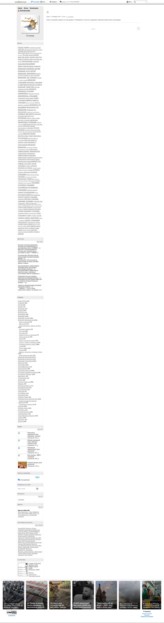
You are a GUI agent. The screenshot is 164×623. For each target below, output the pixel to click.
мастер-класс (23, 136)
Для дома (22, 331)
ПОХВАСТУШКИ (23, 397)
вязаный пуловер (34, 85)
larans (20, 536)
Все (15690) (39, 525)
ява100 (30, 555)
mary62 (32, 538)
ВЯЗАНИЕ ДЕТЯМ (23, 318)
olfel (19, 539)
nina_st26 (38, 538)
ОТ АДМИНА (22, 393)
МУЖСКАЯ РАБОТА (24, 386)
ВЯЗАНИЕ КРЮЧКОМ (25, 357)
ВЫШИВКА (21, 316)
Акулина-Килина (30, 541)
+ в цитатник (69, 16)
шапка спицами (26, 230)
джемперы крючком (33, 93)
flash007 (20, 534)
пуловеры (23, 187)
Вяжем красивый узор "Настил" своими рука (34, 441)
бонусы (32, 53)
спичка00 (21, 516)
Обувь (21, 339)
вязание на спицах (27, 77)
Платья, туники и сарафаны (28, 342)
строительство (26, 205)
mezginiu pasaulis (35, 48)
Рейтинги (54, 1)
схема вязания (27, 207)
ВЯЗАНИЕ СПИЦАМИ (25, 361)
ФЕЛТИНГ (21, 419)
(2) (38, 466)
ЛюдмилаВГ (22, 549)
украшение (22, 222)
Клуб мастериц (19, 11)
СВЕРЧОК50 (38, 552)
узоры (21, 218)
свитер (21, 197)
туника (28, 215)
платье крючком (24, 172)
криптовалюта (22, 128)
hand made (23, 47)
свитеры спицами (31, 199)
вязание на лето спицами (31, 75)
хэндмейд (21, 499)
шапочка (34, 230)
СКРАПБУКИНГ (23, 414)
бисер (27, 53)
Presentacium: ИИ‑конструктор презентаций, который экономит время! (28, 257)
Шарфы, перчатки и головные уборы (30, 352)
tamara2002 (31, 539)
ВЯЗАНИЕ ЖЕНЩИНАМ (25, 320)
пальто (20, 170)
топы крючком (32, 213)
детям (26, 89)
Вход (43, 1)
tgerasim (38, 539)
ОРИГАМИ (21, 391)
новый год (36, 161)
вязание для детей (27, 71)
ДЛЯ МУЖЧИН (22, 369)
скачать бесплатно (27, 204)
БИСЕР (20, 307)
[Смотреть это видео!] (23, 435)
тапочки (21, 213)
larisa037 (25, 536)
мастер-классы (30, 140)
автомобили (28, 50)
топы (26, 213)
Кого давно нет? (23, 512)
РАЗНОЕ (20, 406)
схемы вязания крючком (32, 209)
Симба (20, 553)
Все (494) (40, 241)
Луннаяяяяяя (34, 547)
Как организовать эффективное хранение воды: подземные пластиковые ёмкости (28, 267)
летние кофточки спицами (25, 131)
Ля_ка (20, 515)
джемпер (32, 89)
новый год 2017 (24, 164)
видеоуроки (27, 61)
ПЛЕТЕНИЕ (21, 395)
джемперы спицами (28, 96)
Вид (130, 2)
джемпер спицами (26, 91)
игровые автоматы (26, 114)
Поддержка (127, 2)
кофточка (26, 124)
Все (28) (40, 429)
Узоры (21, 350)
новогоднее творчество (29, 151)
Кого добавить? (34, 512)
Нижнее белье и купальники (28, 335)
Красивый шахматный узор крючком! (34, 449)
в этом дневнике (24, 480)
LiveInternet (21, 2)
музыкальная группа (23, 149)
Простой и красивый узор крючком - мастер (34, 434)
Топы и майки (23, 348)
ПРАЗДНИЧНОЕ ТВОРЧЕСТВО (27, 399)
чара (26, 555)
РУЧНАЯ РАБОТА (23, 412)
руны (36, 192)
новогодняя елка (24, 161)
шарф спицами (34, 232)
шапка (20, 230)
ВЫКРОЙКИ (22, 314)
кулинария (29, 128)
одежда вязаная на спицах (27, 167)
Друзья (26, 8)
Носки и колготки (24, 337)
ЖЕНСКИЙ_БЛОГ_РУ (32, 513)
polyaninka (24, 539)
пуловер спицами (26, 185)
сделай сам (37, 201)
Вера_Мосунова (36, 542)
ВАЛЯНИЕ (21, 309)
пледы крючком (34, 174)
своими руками (25, 201)
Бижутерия (22, 324)
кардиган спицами (23, 120)
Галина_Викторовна (24, 544)
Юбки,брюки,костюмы (26, 355)
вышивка (22, 64)
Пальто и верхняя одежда (27, 340)
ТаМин (25, 553)
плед (28, 175)
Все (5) (40, 507)
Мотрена (29, 549)
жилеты (37, 102)
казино (29, 118)
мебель (21, 142)
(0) (40, 248)
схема (20, 207)
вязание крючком (26, 73)
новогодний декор (32, 159)
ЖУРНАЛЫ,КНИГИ (24, 370)
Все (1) (40, 496)
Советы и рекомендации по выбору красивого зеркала (29, 286)
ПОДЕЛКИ (21, 303)
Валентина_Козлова (24, 542)
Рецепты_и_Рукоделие (29, 515)
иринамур (21, 555)
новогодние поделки (25, 157)
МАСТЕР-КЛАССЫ (24, 382)
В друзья (31, 35)
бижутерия (21, 53)
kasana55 (32, 534)
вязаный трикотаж (26, 87)
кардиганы (34, 120)
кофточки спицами (29, 126)
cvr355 (36, 533)
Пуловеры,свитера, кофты (27, 344)
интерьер (22, 118)
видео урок (28, 59)
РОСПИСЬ (21, 410)
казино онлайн (36, 118)
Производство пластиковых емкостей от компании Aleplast (28, 277)
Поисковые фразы (34, 576)
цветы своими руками (32, 228)
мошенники (29, 147)
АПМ (23, 541)
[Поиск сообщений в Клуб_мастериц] (37, 477)
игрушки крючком (24, 116)
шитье (21, 234)
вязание (22, 68)
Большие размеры (25, 329)
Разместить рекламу (147, 616)
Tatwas (31, 533)
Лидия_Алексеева (23, 547)
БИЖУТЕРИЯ (22, 301)
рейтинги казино (32, 190)
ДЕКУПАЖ (21, 363)
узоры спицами (32, 220)
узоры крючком (31, 218)
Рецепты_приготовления (26, 552)
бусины (25, 55)
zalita (19, 541)
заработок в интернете (33, 112)
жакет (32, 98)
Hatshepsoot (36, 530)
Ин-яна (32, 545)
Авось (64, 1)
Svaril (27, 533)
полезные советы (25, 179)
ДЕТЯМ (20, 305)
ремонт (21, 192)
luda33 (28, 538)
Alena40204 (21, 528)
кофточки (20, 126)
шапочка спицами (23, 231)
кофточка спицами (36, 124)
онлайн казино (37, 168)
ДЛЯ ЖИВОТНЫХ (23, 367)
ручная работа (25, 195)
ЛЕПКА (20, 380)
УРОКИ (20, 417)
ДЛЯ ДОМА (21, 365)
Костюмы (22, 333)
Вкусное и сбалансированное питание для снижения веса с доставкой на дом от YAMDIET (28, 246)
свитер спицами (30, 197)
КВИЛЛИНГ (21, 376)
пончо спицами (27, 183)
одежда (28, 166)
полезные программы (31, 177)
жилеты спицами (23, 105)
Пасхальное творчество (26, 404)
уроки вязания (28, 224)
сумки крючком (38, 205)
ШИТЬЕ (20, 421)
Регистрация (36, 1)
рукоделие (29, 192)
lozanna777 (21, 538)
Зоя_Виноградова (23, 545)
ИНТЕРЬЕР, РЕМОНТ (24, 374)
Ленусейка (38, 545)
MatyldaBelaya (35, 531)
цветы (33, 226)
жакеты (28, 100)
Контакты (147, 615)
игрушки (37, 114)
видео (31, 55)
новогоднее (33, 149)
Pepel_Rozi (21, 513)
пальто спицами (28, 170)
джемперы (23, 93)
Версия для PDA (147, 613)
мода (26, 142)
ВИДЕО (20, 310)
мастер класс (29, 133)
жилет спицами (30, 102)
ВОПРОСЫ (21, 312)
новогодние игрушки (27, 155)
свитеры (21, 199)
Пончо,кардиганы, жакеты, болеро (30, 326)
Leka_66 (20, 531)
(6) (38, 458)
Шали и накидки (24, 322)
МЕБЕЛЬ (21, 384)
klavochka (38, 534)
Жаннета (34, 544)
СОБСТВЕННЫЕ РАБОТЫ (26, 416)
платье (36, 170)
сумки (32, 205)
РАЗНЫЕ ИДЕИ (23, 408)
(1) (38, 438)
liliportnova (31, 536)
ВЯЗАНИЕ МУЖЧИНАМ (25, 359)
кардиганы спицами (27, 122)
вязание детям (33, 69)
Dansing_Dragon (31, 528)
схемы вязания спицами (28, 211)
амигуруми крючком (29, 51)
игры (32, 116)
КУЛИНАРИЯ (22, 378)
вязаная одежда (33, 66)
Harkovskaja (28, 530)
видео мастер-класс (28, 56)
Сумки (21, 346)
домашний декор (23, 98)
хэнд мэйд (26, 226)
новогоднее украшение (26, 153)
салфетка (36, 195)
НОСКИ (21, 50)
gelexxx (26, 534)
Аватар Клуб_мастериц (29, 23)
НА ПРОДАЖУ (22, 389)
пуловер (35, 183)
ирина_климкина (32, 553)
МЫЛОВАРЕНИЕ (23, 387)
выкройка (36, 61)
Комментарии (34, 8)
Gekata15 (21, 530)
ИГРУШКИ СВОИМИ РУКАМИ (27, 372)
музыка (35, 147)
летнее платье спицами (32, 130)
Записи (20, 8)
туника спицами (36, 215)
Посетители (32, 574)
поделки (21, 177)
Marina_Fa (27, 531)
